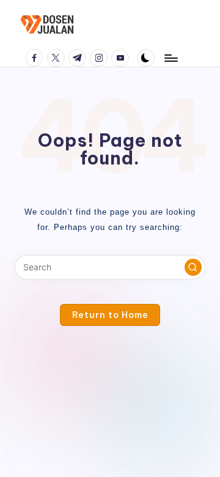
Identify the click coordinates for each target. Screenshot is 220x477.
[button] (193, 267)
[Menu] (170, 57)
